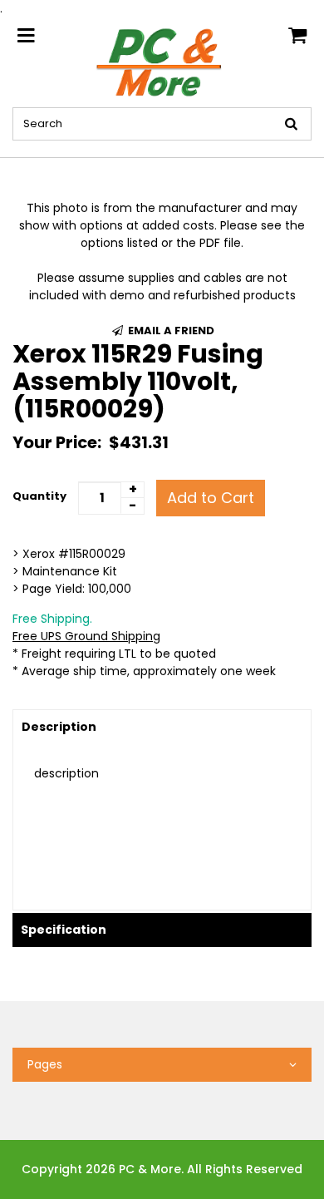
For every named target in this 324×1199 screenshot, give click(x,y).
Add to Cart (210, 497)
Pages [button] (44, 1064)
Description (59, 726)
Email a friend (169, 330)
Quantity (39, 496)
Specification (63, 929)
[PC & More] (162, 61)
